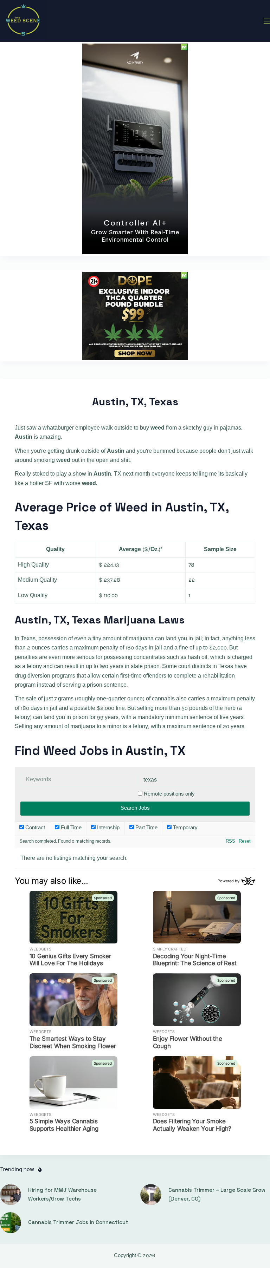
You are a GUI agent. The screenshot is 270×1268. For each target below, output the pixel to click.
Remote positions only (169, 794)
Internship (108, 828)
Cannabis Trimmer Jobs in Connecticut (78, 1222)
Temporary (185, 828)
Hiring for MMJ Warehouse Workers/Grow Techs (62, 1194)
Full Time (70, 828)
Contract (34, 828)
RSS (230, 841)
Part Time (146, 828)
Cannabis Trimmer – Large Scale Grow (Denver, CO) (216, 1194)
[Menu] (267, 21)
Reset (245, 841)
